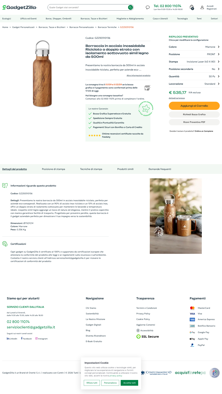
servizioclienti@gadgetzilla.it (70, 258)
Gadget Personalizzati (23, 27)
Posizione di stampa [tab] (53, 169)
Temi (199, 18)
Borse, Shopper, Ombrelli (58, 18)
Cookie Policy (143, 319)
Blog (88, 330)
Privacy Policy (143, 313)
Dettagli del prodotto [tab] (14, 169)
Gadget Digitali (93, 324)
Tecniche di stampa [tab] (91, 169)
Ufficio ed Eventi (28, 18)
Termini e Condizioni (146, 308)
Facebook (27, 338)
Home (5, 27)
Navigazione (95, 298)
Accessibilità (146, 330)
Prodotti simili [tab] (125, 169)
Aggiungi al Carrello (194, 105)
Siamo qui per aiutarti (23, 298)
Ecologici (6, 18)
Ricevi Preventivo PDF (194, 122)
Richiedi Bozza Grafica (194, 114)
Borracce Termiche (107, 27)
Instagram (43, 338)
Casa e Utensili (160, 18)
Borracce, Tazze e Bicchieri (94, 18)
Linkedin (13, 338)
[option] (176, 216)
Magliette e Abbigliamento (130, 18)
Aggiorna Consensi (145, 324)
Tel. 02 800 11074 (167, 6)
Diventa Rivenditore (96, 335)
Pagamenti (198, 298)
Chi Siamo (91, 308)
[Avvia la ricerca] (130, 7)
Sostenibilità (92, 313)
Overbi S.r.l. (35, 372)
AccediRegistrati (212, 7)
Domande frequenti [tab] (160, 169)
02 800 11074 (18, 321)
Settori (214, 18)
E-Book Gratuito (94, 341)
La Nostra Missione (95, 319)
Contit (60, 372)
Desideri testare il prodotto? (191, 131)
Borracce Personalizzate (81, 27)
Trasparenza (145, 298)
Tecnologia (182, 18)
